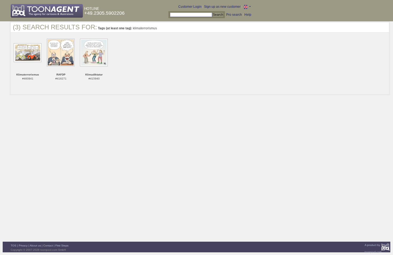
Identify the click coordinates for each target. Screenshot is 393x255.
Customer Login (190, 7)
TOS (13, 245)
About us (35, 245)
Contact (48, 245)
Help (247, 15)
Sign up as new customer (222, 7)
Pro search (234, 15)
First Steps (61, 245)
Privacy (23, 245)
